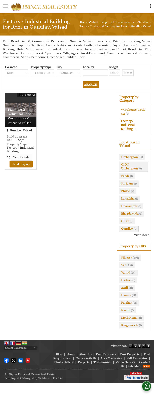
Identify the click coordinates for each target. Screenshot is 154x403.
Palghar (126, 302)
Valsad (94, 22)
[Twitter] (13, 360)
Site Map (134, 366)
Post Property (130, 354)
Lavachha (127, 198)
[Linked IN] (20, 360)
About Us (85, 354)
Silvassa (126, 257)
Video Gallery (125, 362)
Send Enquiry (21, 164)
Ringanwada (129, 325)
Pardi (125, 176)
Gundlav (143, 22)
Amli (124, 287)
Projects (83, 362)
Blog (59, 354)
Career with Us (86, 358)
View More (141, 235)
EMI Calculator (136, 358)
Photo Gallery (64, 362)
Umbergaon (129, 157)
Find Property (106, 354)
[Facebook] (6, 360)
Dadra (125, 280)
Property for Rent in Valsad (118, 22)
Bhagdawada (130, 213)
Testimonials (103, 362)
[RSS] (146, 366)
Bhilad (125, 191)
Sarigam (127, 183)
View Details (21, 157)
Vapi (124, 265)
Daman (126, 295)
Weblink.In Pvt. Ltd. (50, 378)
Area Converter (111, 358)
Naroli (125, 310)
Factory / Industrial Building (128, 125)
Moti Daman (129, 317)
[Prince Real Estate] (44, 6)
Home (84, 22)
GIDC (125, 221)
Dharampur (129, 206)
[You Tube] (28, 360)
